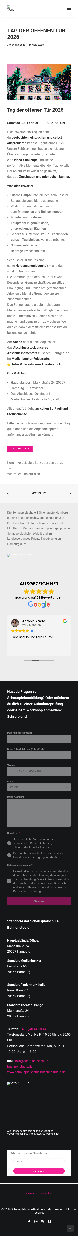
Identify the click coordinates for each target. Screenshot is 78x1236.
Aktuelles (38, 45)
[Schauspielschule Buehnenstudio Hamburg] (10, 8)
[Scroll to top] (70, 1228)
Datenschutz (46, 1193)
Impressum (31, 1193)
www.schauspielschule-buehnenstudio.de (36, 1072)
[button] (69, 8)
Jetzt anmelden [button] (19, 449)
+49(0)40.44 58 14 (33, 1029)
